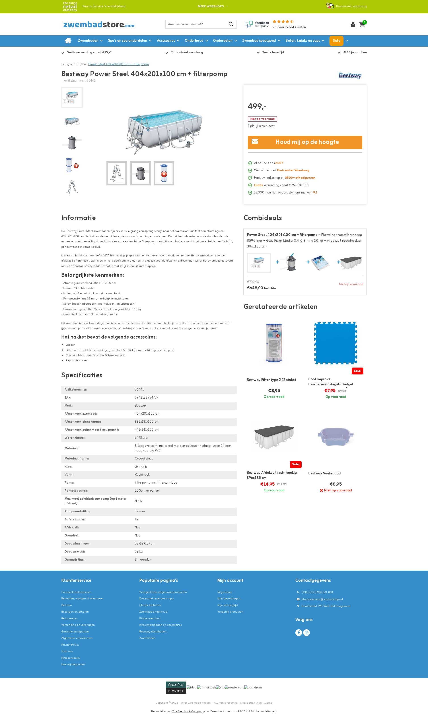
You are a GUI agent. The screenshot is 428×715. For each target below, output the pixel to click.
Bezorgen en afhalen (75, 611)
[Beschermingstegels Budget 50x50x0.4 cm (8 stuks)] (335, 343)
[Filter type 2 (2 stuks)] (274, 343)
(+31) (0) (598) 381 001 (317, 592)
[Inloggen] (353, 24)
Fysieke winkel (70, 658)
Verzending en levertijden (78, 625)
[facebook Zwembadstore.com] (298, 632)
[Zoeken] (231, 24)
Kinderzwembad (149, 618)
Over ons (67, 651)
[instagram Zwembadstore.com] (306, 632)
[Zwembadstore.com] (70, 6)
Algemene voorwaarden (77, 638)
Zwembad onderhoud (153, 611)
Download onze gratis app (156, 598)
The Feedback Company (188, 711)
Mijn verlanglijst (227, 605)
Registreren (225, 592)
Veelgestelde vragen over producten (163, 592)
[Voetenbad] (335, 436)
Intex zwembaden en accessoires (160, 625)
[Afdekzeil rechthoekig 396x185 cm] (351, 262)
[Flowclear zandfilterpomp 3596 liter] (290, 262)
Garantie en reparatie (75, 631)
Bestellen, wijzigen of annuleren (82, 598)
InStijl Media (264, 702)
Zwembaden (147, 638)
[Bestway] (350, 75)
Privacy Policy (70, 644)
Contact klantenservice (76, 592)
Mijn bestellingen (228, 598)
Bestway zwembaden (153, 631)
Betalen (66, 605)
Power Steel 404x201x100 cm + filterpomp (118, 64)
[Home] (68, 40)
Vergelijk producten (230, 611)
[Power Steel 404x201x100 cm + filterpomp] (259, 263)
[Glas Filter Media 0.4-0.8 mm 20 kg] (320, 262)
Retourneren (69, 618)
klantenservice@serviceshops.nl (322, 599)
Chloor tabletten (150, 605)
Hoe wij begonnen (73, 664)
